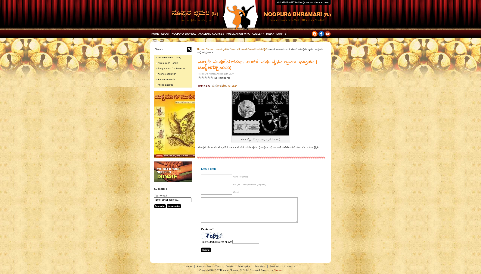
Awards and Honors (168, 63)
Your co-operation (167, 74)
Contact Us (289, 266)
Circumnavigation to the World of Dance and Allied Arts (297, 20)
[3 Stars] (205, 77)
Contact (157, 41)
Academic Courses (211, 33)
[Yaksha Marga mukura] (175, 157)
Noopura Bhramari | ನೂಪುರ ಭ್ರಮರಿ (212, 49)
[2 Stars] (202, 77)
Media (270, 33)
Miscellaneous (165, 85)
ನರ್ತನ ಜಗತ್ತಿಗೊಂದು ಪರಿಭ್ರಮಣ (195, 20)
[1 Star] (199, 77)
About (165, 33)
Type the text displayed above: (216, 242)
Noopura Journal (184, 33)
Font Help (260, 266)
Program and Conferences (171, 68)
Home (155, 33)
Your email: (160, 195)
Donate (281, 33)
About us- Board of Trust (209, 266)
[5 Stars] (211, 77)
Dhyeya (278, 270)
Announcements (166, 79)
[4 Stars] (208, 77)
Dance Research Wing (169, 57)
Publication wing (238, 33)
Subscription (244, 266)
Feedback (274, 266)
